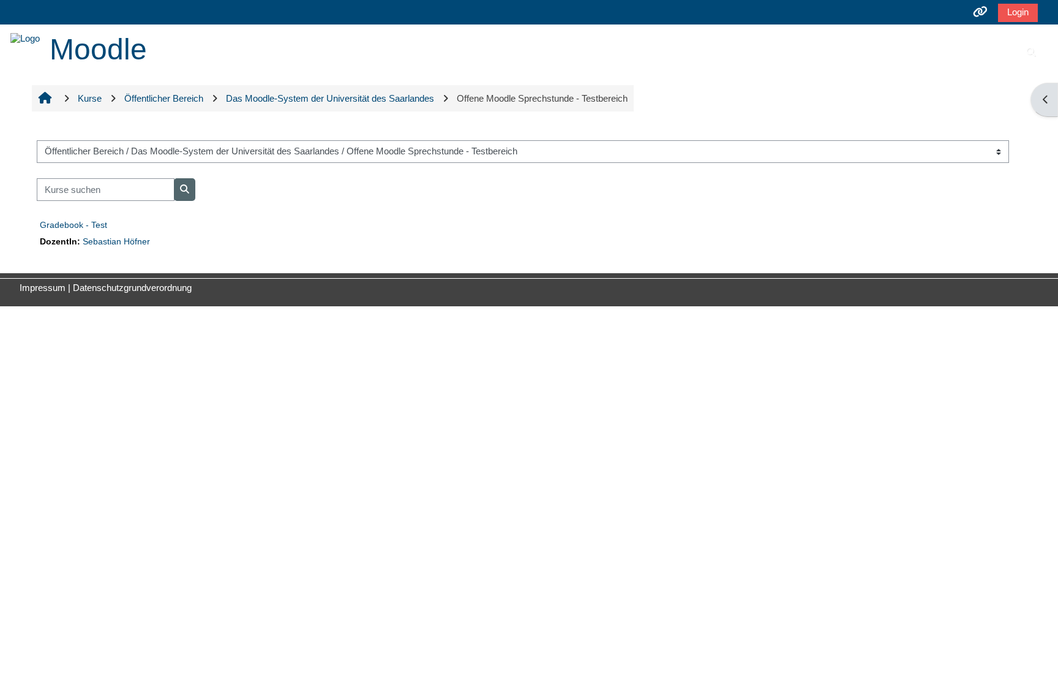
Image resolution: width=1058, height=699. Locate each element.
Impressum (43, 287)
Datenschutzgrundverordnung (132, 287)
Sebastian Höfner (116, 241)
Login (1018, 12)
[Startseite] (25, 37)
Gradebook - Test (73, 225)
